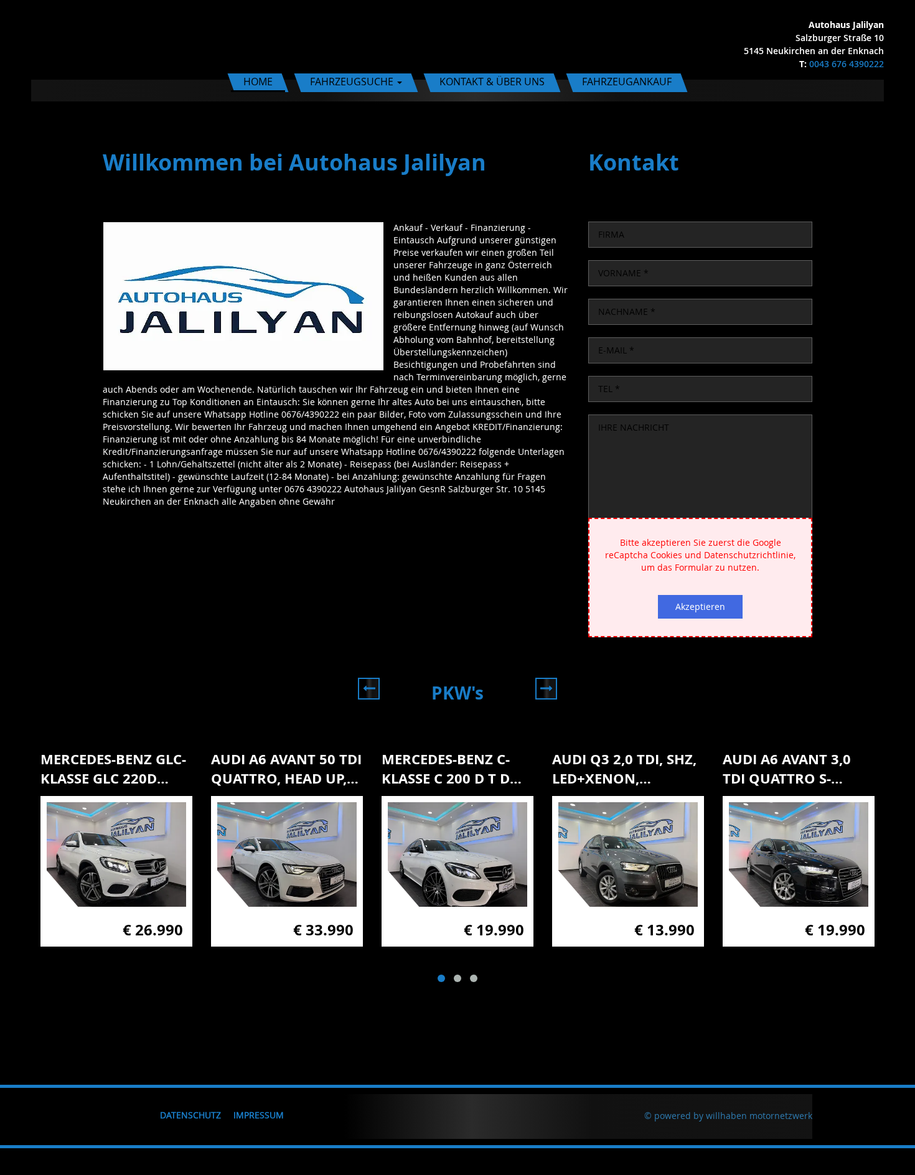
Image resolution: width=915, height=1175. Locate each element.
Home (258, 81)
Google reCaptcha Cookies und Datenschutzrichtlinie (699, 548)
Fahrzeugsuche (353, 81)
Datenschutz (190, 1115)
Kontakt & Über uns (492, 81)
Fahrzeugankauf (627, 81)
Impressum (258, 1115)
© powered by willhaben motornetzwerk (728, 1115)
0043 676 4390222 (846, 64)
